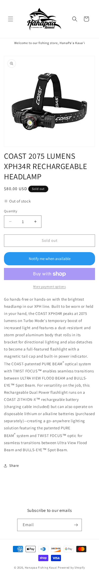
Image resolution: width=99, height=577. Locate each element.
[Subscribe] (76, 525)
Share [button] (14, 465)
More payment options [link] (49, 286)
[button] (10, 19)
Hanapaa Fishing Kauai (41, 567)
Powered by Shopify (71, 567)
